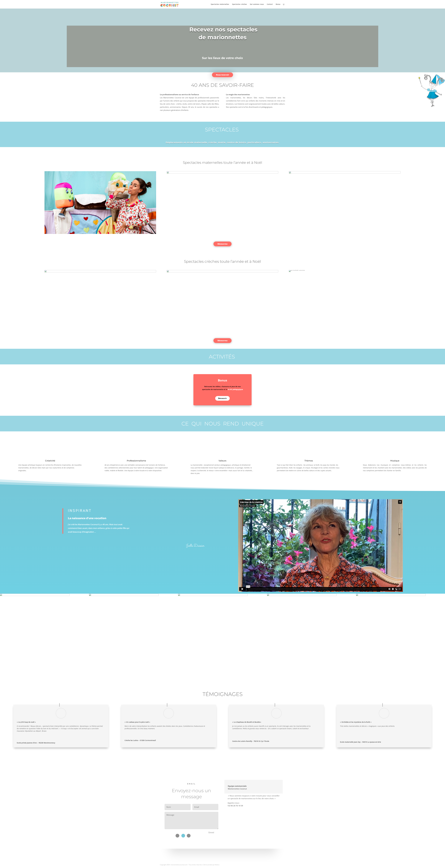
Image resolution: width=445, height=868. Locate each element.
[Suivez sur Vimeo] (183, 836)
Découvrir (222, 398)
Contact (270, 4)
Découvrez (222, 244)
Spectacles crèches (239, 4)
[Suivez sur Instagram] (189, 836)
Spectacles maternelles (220, 4)
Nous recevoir (222, 75)
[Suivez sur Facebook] (177, 836)
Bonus (278, 4)
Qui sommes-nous (257, 4)
